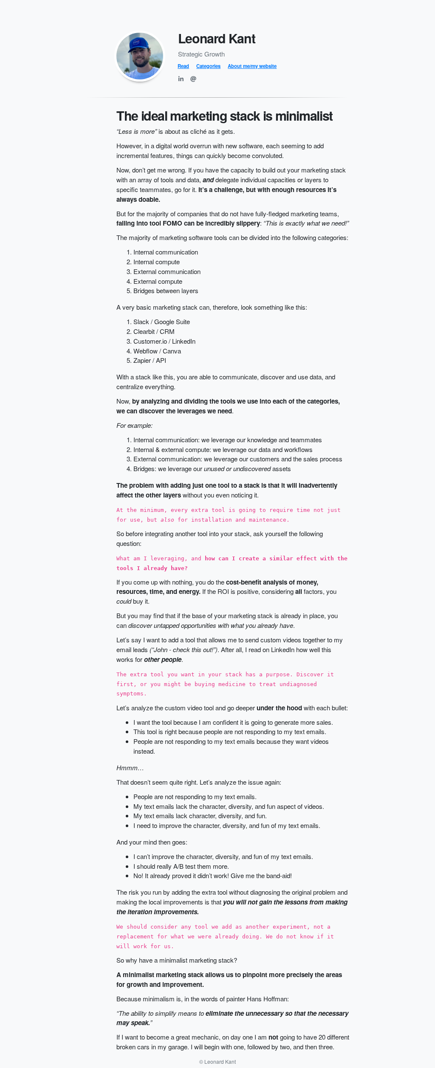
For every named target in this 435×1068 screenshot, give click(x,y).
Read (183, 65)
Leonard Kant (216, 38)
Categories (208, 65)
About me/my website (252, 65)
